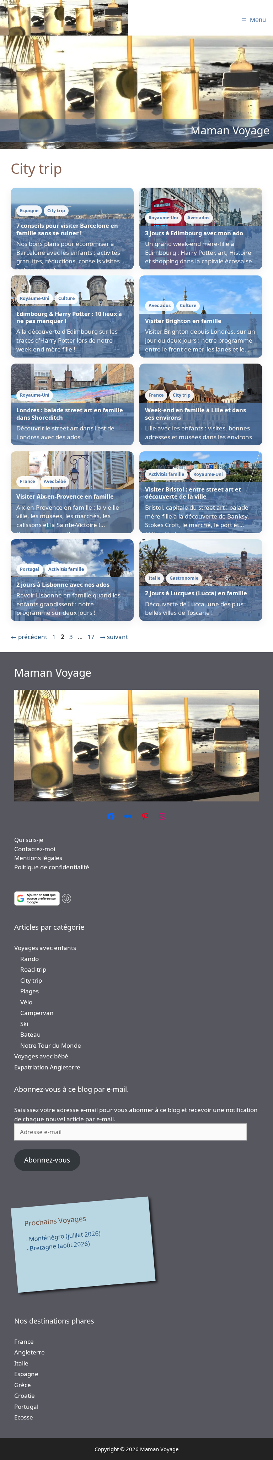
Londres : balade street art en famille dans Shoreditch (69, 413)
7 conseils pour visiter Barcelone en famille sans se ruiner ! (67, 229)
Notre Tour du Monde (50, 1045)
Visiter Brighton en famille (183, 321)
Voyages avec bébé (41, 1056)
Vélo (26, 1002)
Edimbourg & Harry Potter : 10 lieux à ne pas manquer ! (69, 317)
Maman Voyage (52, 672)
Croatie (24, 1395)
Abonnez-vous (47, 1160)
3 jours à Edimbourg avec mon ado (194, 233)
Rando (29, 959)
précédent (29, 637)
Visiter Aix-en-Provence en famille (65, 496)
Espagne (26, 1374)
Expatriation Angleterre (47, 1067)
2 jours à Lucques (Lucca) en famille (196, 593)
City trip (31, 980)
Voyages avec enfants (45, 948)
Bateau (30, 1034)
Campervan (37, 1013)
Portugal (26, 1406)
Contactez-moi (34, 849)
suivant (114, 637)
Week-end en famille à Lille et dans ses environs (195, 413)
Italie (21, 1363)
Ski (24, 1024)
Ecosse (23, 1417)
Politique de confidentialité (51, 867)
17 (91, 637)
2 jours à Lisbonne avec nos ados (62, 585)
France (24, 1341)
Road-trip (33, 969)
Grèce (22, 1385)
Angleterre (29, 1352)
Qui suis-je (28, 840)
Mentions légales (38, 858)
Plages (29, 991)
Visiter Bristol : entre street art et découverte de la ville (193, 492)
